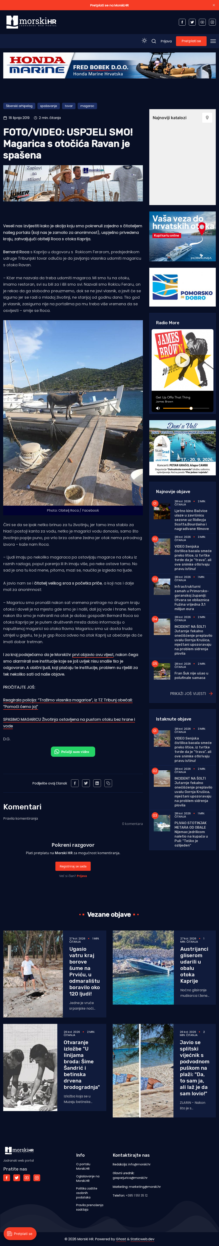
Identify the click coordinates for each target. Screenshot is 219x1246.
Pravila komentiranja (20, 818)
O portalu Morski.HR (83, 1166)
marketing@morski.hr (145, 1187)
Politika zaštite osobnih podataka (86, 1193)
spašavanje (48, 106)
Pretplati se (191, 41)
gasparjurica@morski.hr (130, 1178)
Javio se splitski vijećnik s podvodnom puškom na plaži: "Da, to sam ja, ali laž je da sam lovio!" (194, 1068)
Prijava (166, 41)
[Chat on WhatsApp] (73, 752)
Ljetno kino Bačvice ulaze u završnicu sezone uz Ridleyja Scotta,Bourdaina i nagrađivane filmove (192, 520)
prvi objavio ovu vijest (93, 654)
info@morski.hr (139, 1164)
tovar (69, 106)
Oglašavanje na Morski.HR (87, 1178)
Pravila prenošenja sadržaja (89, 1207)
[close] (213, 5)
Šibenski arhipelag (19, 106)
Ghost (121, 1239)
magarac (87, 106)
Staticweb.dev (142, 1239)
